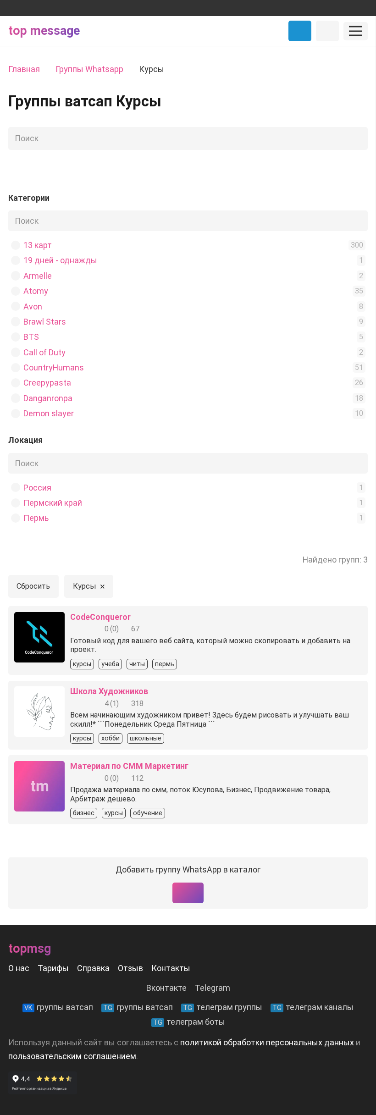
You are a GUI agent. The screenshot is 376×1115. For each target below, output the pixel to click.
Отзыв (130, 968)
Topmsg (29, 948)
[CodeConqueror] (39, 619)
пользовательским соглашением (72, 1056)
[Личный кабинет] (327, 31)
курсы (82, 664)
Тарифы (53, 968)
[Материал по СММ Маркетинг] (39, 768)
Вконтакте (166, 988)
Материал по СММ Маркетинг (129, 766)
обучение (147, 813)
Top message (44, 30)
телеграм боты (189, 1022)
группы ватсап (58, 1007)
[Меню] (355, 31)
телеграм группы (222, 1007)
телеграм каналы (313, 1007)
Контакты (170, 968)
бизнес (83, 813)
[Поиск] (358, 138)
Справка (93, 968)
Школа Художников (109, 691)
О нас (18, 968)
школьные (145, 738)
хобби (110, 738)
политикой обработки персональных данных (267, 1042)
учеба (110, 664)
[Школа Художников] (39, 693)
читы (137, 664)
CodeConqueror (100, 617)
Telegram (212, 988)
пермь (164, 664)
